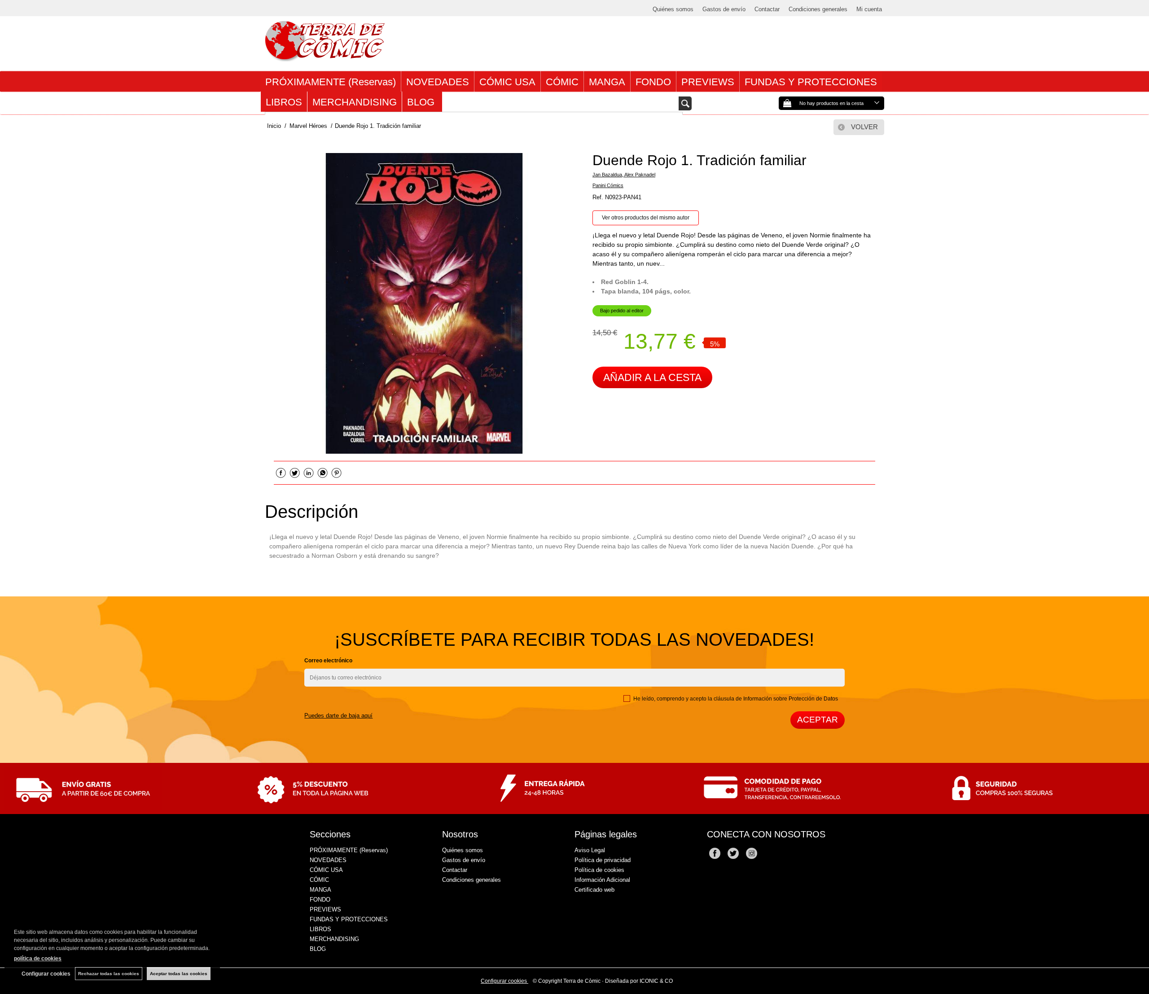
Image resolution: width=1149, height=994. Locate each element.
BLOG (422, 102)
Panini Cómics (607, 185)
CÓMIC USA (507, 82)
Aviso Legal (589, 850)
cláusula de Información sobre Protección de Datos (776, 699)
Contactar (767, 9)
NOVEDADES (437, 82)
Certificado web (594, 889)
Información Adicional (602, 879)
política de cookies (37, 958)
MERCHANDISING (354, 102)
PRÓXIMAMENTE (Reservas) (330, 82)
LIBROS (284, 102)
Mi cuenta (869, 9)
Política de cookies (599, 870)
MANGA (607, 82)
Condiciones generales (818, 9)
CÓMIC (562, 82)
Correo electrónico (328, 660)
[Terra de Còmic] (325, 57)
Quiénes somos (673, 9)
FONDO (653, 82)
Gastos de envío (724, 9)
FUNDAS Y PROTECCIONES (811, 82)
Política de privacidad (602, 860)
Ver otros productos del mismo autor (645, 218)
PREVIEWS (707, 82)
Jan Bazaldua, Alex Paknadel (623, 174)
